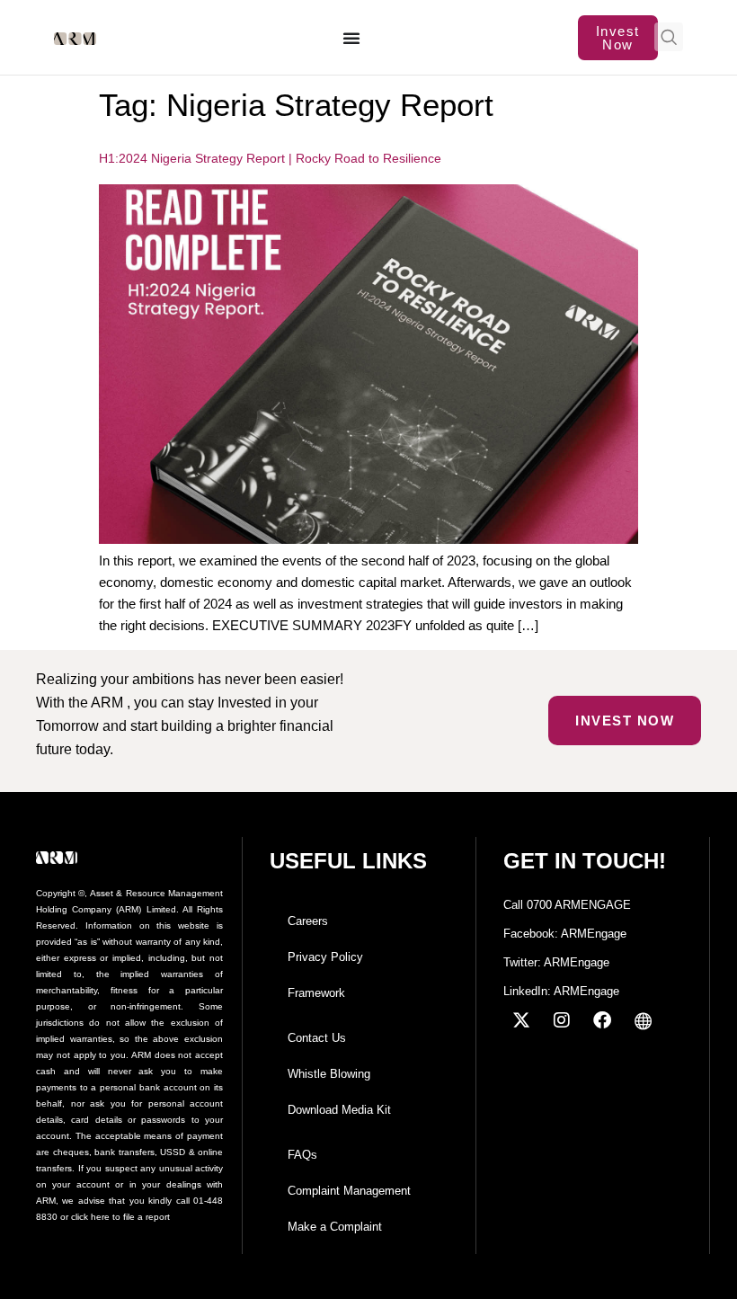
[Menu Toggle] (352, 38)
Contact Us (317, 1038)
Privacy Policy (325, 957)
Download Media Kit (339, 1110)
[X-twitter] (521, 1020)
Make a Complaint (335, 1226)
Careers (308, 921)
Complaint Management (349, 1190)
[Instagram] (562, 1020)
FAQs (302, 1154)
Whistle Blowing (329, 1074)
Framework (316, 993)
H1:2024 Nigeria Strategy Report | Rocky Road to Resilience (270, 158)
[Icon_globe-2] (643, 1020)
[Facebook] (602, 1020)
